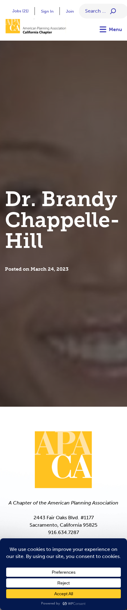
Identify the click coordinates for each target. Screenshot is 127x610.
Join (70, 11)
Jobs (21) (20, 11)
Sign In (47, 11)
